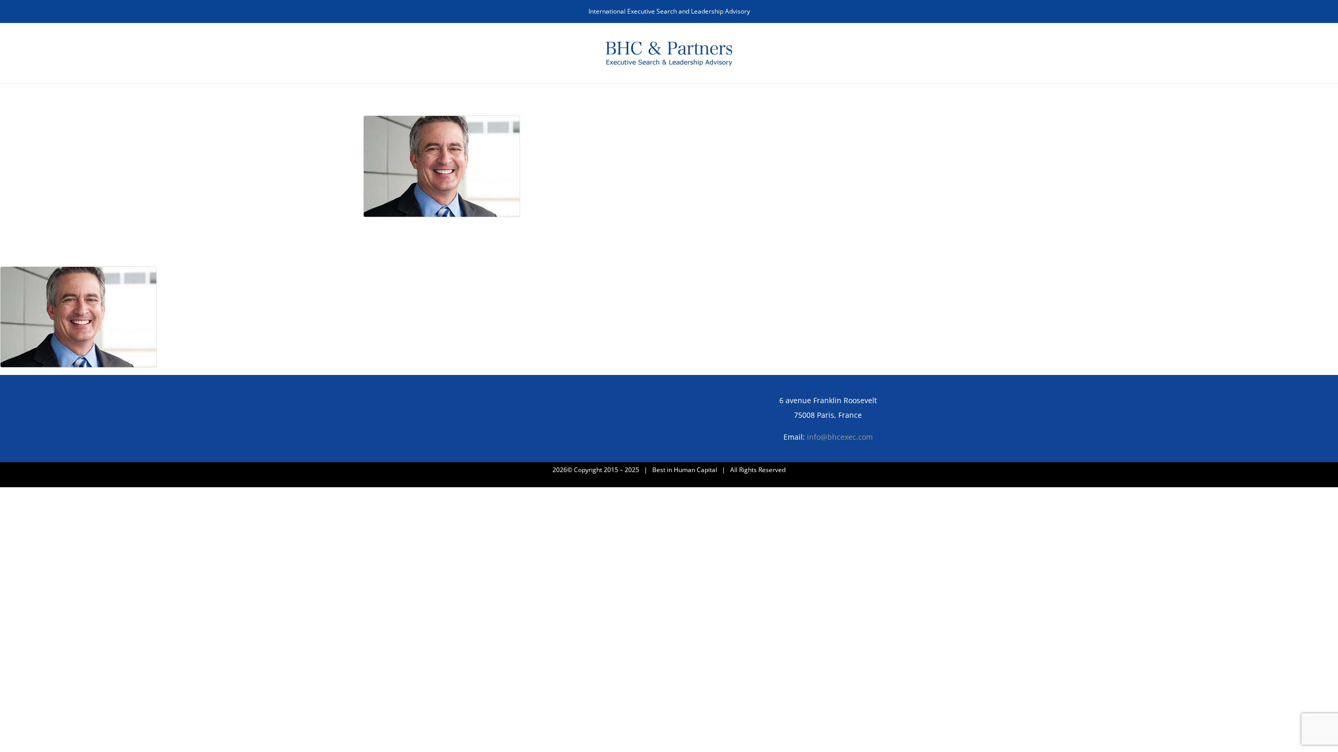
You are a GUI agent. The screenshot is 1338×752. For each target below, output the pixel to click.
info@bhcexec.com (840, 437)
